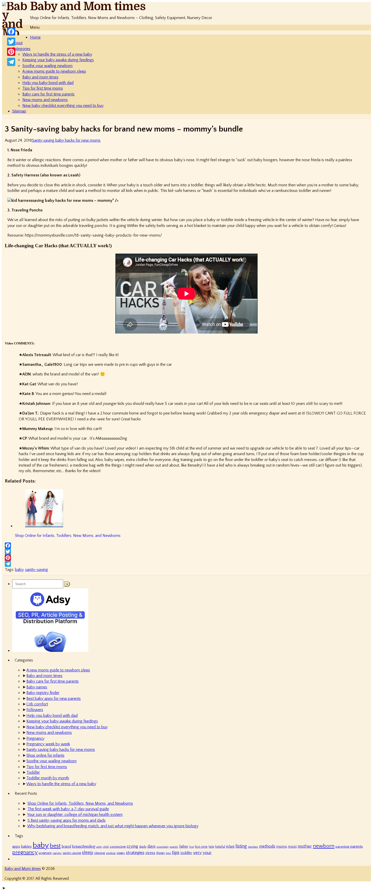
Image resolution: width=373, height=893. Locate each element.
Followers (34, 709)
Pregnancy (35, 738)
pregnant (45, 853)
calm (99, 846)
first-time (201, 846)
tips (175, 852)
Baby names (36, 687)
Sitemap (19, 111)
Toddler (33, 772)
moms (281, 847)
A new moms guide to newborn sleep (54, 71)
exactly (173, 846)
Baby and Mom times (88, 6)
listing (241, 846)
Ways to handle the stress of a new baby (57, 54)
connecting (118, 846)
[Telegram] (186, 564)
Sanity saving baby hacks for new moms (66, 140)
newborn (323, 846)
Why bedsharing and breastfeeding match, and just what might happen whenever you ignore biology (112, 826)
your (207, 852)
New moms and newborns (45, 99)
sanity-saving (36, 569)
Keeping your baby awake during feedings (58, 60)
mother (305, 846)
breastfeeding (83, 846)
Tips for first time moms (42, 88)
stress (150, 853)
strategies (135, 852)
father (183, 847)
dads (142, 846)
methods (267, 846)
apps (16, 847)
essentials (162, 846)
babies (26, 847)
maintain (253, 846)
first (191, 846)
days (151, 846)
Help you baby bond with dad (48, 82)
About (17, 43)
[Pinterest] (186, 558)
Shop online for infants (45, 755)
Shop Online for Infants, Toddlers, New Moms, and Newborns (80, 803)
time (168, 853)
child (106, 846)
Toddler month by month (47, 778)
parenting (342, 846)
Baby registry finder (42, 692)
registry (57, 853)
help (211, 846)
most (292, 847)
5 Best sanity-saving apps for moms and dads (66, 820)
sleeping (99, 853)
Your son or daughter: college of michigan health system (75, 814)
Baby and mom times (40, 77)
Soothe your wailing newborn (47, 65)
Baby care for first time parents (48, 94)
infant (230, 847)
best (55, 845)
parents (356, 846)
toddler (186, 853)
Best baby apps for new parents (53, 698)
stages (120, 853)
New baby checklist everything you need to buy (63, 105)
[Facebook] (186, 545)
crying (132, 846)
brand (66, 847)
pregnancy (25, 852)
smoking (110, 853)
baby (19, 569)
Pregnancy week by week (48, 744)
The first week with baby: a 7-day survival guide (68, 809)
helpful (220, 846)
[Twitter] (186, 552)
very (197, 852)
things (160, 853)
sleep (87, 852)
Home (35, 37)
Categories (21, 48)
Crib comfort (37, 704)
